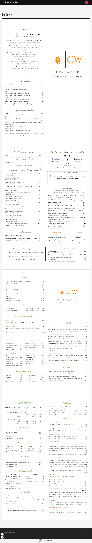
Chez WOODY (11, 2)
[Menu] (86, 2)
